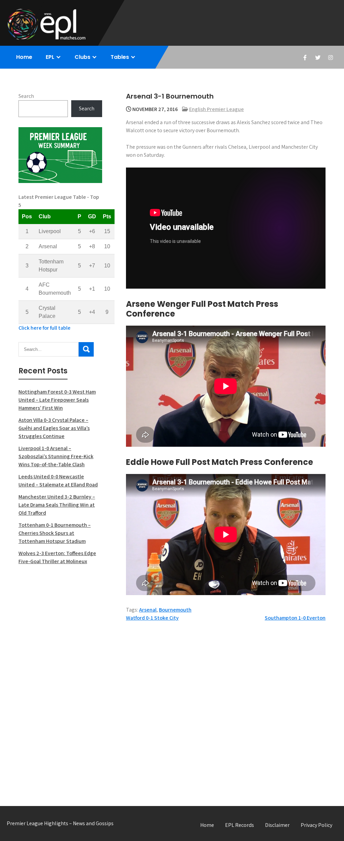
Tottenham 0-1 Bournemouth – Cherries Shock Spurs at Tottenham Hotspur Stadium (54, 533)
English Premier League (216, 109)
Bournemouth (175, 609)
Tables (120, 57)
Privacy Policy (316, 825)
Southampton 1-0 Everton (295, 617)
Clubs (82, 57)
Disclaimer (277, 825)
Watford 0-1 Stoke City (152, 617)
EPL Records (239, 825)
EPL (50, 57)
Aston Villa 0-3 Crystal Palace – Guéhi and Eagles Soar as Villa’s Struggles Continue (54, 428)
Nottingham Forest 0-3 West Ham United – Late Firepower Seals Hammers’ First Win (57, 399)
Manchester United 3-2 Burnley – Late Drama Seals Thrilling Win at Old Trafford (56, 504)
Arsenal (148, 609)
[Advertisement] (60, 678)
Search (26, 96)
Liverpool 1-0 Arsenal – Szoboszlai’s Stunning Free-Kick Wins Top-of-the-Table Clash (55, 456)
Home (24, 57)
